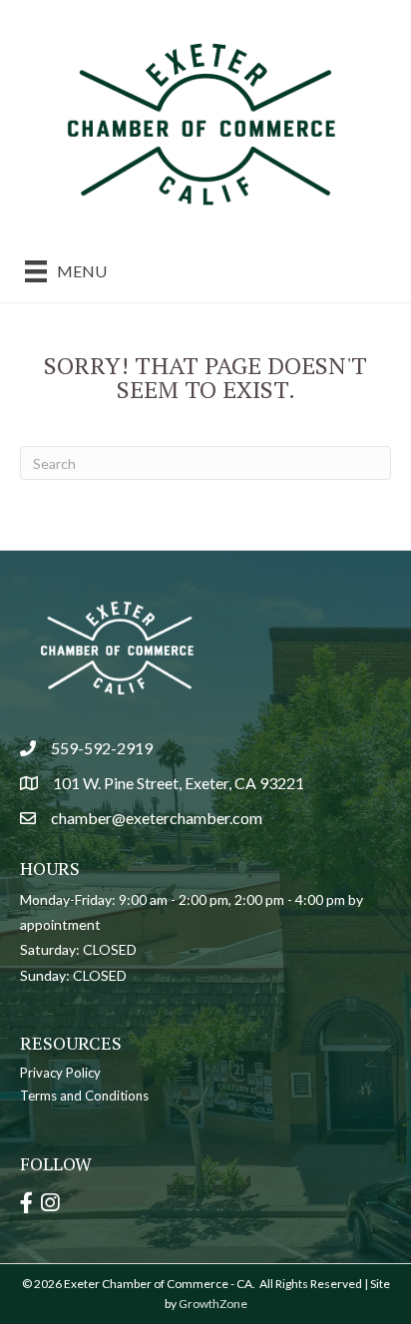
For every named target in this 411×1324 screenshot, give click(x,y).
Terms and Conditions (84, 1095)
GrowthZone (213, 1303)
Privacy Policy (60, 1073)
